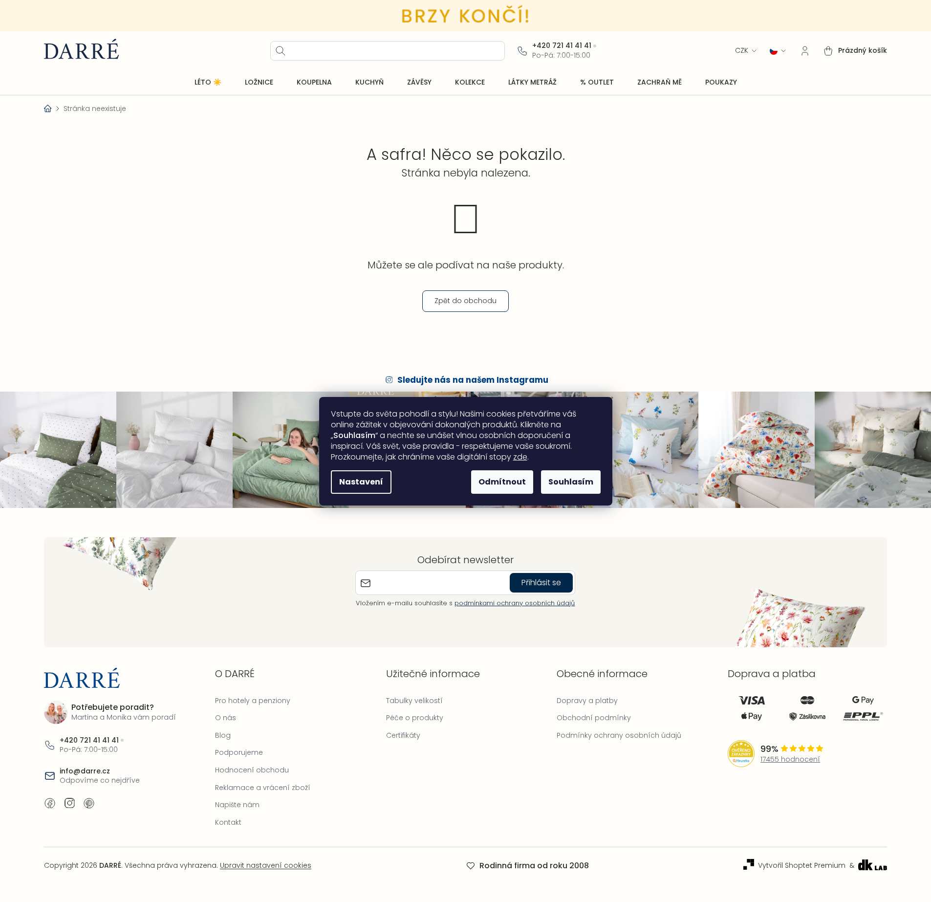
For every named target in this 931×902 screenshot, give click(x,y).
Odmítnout (502, 481)
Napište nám (237, 805)
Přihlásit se (541, 582)
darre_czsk (69, 803)
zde (520, 456)
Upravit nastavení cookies (265, 865)
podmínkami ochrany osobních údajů (515, 603)
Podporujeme (239, 752)
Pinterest (89, 803)
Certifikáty (403, 735)
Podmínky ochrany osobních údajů (619, 735)
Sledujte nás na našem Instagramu (472, 380)
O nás (225, 718)
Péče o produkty (414, 718)
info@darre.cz (85, 771)
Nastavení (361, 481)
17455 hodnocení (790, 759)
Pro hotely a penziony (252, 700)
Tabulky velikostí (414, 700)
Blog (223, 735)
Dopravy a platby (587, 700)
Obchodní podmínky (594, 718)
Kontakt (228, 822)
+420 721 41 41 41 (561, 45)
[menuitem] (208, 82)
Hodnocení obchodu (252, 770)
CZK (741, 50)
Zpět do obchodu (465, 301)
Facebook (50, 803)
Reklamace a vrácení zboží (262, 787)
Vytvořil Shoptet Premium (801, 865)
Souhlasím (570, 481)
